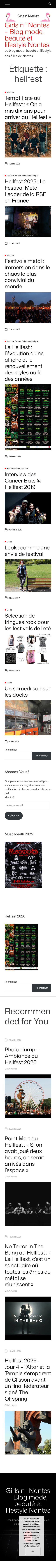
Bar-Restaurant (13, 469)
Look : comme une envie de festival (27, 551)
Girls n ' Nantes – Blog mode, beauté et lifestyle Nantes (27, 35)
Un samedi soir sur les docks (27, 692)
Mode (9, 542)
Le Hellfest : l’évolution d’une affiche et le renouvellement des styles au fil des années (24, 363)
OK (32, 1551)
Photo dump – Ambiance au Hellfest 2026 (22, 1056)
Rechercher (11, 749)
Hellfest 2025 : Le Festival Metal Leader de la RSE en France (25, 191)
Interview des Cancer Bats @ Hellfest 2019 (23, 480)
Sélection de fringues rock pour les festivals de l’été (28, 622)
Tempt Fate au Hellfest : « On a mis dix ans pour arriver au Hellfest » (28, 107)
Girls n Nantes (11, 1069)
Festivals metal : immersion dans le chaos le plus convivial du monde (27, 273)
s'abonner (13, 815)
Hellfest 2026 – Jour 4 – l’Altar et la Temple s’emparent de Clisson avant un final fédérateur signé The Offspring (28, 1379)
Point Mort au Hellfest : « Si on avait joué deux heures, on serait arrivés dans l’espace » (24, 1154)
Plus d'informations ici (32, 1544)
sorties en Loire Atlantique (26, 176)
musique (10, 92)
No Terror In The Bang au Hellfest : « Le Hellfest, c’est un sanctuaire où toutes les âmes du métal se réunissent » (28, 1265)
